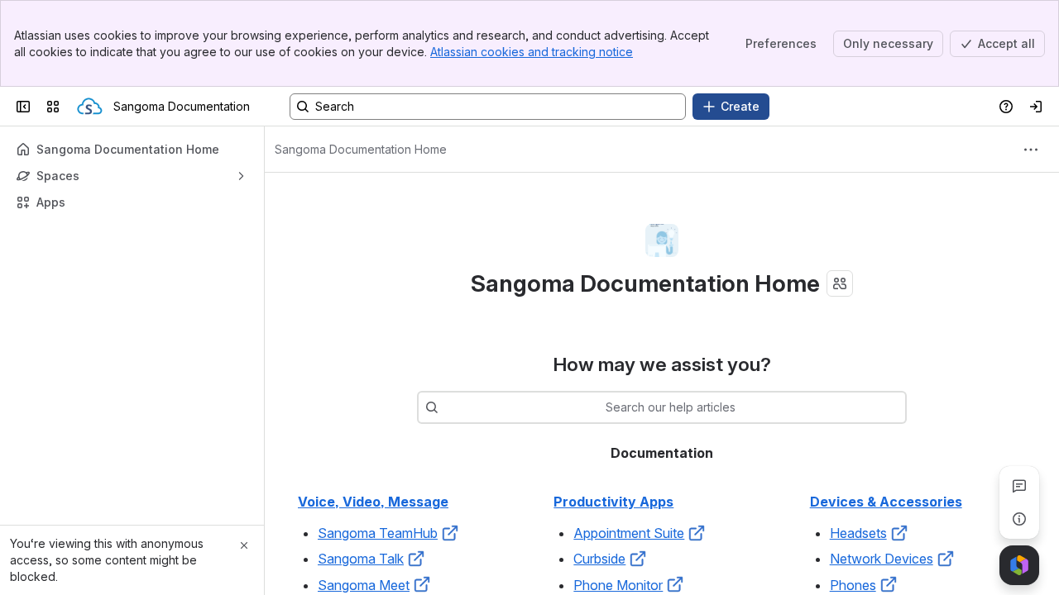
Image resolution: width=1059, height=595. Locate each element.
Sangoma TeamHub (378, 533)
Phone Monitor (618, 585)
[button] (450, 533)
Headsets (858, 533)
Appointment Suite (628, 533)
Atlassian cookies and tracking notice (531, 52)
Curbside (599, 558)
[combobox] (446, 407)
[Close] (244, 545)
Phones (853, 585)
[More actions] (1031, 149)
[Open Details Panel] (1019, 519)
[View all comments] (1019, 486)
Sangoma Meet (364, 585)
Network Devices (881, 558)
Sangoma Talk (361, 558)
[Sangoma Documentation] (90, 106)
